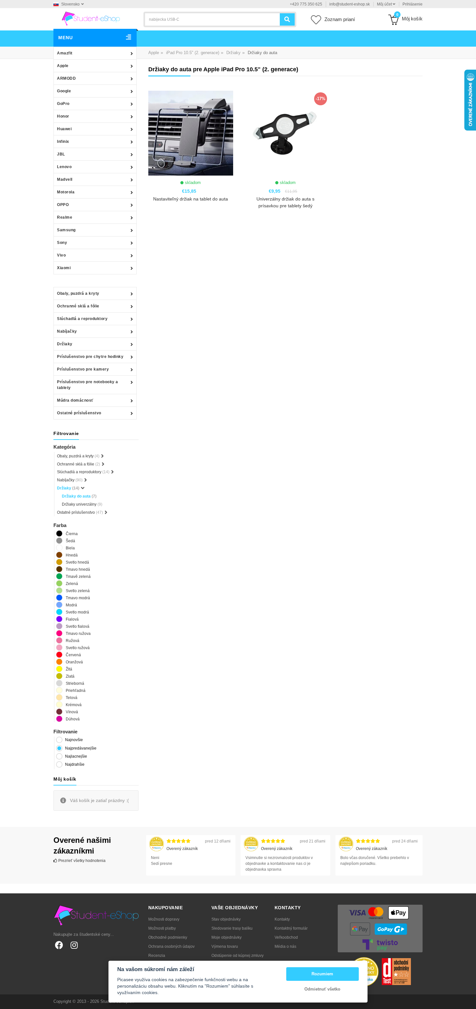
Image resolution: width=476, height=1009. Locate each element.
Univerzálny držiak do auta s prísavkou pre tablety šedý (285, 202)
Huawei (64, 129)
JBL (61, 154)
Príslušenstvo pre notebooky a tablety (87, 385)
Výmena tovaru (224, 946)
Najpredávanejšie (80, 748)
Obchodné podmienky (167, 937)
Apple (63, 65)
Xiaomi (64, 268)
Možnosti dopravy (163, 919)
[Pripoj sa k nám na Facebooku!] (59, 945)
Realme (64, 217)
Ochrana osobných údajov (171, 946)
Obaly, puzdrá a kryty (78, 293)
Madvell (65, 179)
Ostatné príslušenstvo (79, 413)
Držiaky (65, 344)
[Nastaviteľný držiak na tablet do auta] (190, 133)
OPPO (63, 204)
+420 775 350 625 (306, 4)
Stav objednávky (226, 919)
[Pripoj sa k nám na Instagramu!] (74, 945)
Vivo (61, 255)
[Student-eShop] (91, 18)
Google (64, 91)
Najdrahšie (75, 764)
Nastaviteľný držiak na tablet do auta (190, 198)
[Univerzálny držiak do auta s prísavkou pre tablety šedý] (285, 133)
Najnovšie (74, 740)
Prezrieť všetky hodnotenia (81, 860)
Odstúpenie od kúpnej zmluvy (237, 955)
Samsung (66, 230)
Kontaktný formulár (291, 928)
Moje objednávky (226, 937)
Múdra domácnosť (75, 400)
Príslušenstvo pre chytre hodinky (90, 356)
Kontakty (282, 919)
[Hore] (467, 1000)
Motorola (65, 192)
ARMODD (66, 78)
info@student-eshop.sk (349, 4)
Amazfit (65, 53)
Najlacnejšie (76, 756)
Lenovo (64, 167)
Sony (62, 242)
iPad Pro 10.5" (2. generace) (192, 52)
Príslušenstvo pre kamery (83, 369)
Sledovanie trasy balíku (232, 928)
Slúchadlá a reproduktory (82, 318)
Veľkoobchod (286, 937)
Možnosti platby (162, 928)
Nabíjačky (67, 331)
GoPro (63, 103)
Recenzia (156, 955)
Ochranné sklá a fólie (78, 306)
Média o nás (285, 946)
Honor (63, 116)
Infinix (63, 141)
